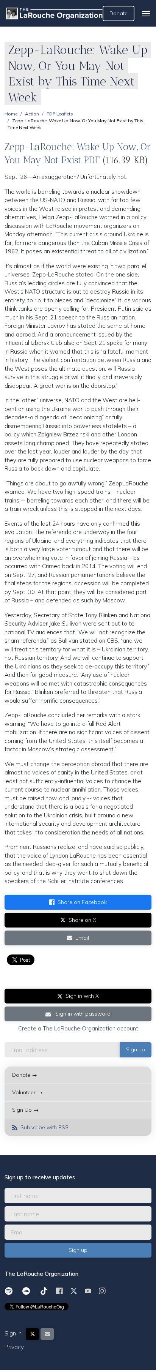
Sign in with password (82, 1013)
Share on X (82, 919)
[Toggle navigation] (146, 14)
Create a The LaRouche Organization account (78, 1028)
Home (11, 114)
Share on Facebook (82, 902)
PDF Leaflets (60, 114)
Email (82, 937)
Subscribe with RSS (44, 1127)
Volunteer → (27, 1092)
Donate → (24, 1074)
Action (32, 114)
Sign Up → (25, 1109)
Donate (118, 13)
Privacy (14, 1347)
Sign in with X (82, 995)
